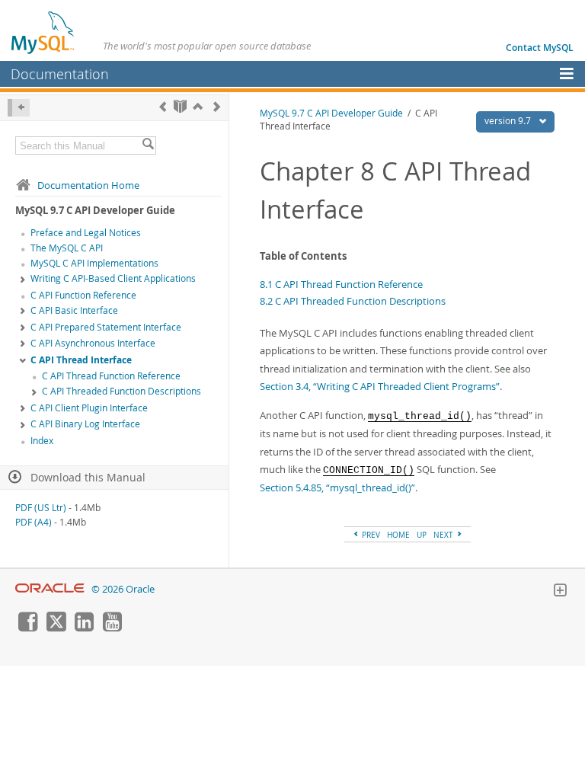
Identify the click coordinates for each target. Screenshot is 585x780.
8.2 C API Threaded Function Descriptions (353, 301)
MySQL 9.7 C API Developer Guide (331, 113)
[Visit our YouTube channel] (112, 628)
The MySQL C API (66, 247)
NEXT (444, 534)
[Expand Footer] (560, 592)
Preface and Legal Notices (85, 232)
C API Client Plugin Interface (89, 407)
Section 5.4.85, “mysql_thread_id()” (337, 487)
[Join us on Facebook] (27, 628)
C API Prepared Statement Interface (105, 327)
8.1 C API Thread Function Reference (341, 284)
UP (422, 534)
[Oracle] (50, 589)
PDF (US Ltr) (40, 507)
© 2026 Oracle (123, 589)
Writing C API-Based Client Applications (113, 278)
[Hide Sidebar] (19, 108)
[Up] (198, 106)
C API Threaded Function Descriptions (121, 391)
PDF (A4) (33, 522)
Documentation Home (88, 185)
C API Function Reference (83, 295)
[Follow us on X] (55, 628)
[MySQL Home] (43, 32)
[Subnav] (23, 279)
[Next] (217, 106)
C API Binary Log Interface (85, 423)
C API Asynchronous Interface (92, 343)
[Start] (180, 106)
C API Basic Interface (74, 310)
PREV (370, 534)
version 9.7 (508, 120)
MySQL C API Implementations (94, 263)
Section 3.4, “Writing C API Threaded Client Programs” (380, 386)
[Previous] (163, 106)
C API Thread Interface (81, 359)
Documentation (60, 74)
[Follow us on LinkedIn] (84, 628)
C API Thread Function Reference (111, 375)
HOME (398, 534)
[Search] (147, 145)
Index (41, 440)
